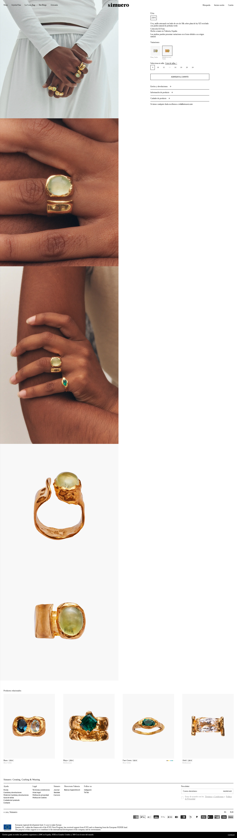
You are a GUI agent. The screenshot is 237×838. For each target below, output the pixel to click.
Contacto (7, 803)
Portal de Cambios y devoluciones (16, 795)
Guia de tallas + (171, 63)
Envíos (6, 790)
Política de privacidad (41, 795)
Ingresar (227, 791)
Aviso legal (37, 792)
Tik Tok (86, 792)
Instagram (88, 790)
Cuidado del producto (12, 800)
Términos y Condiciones (214, 796)
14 (170, 68)
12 (164, 67)
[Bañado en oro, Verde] (167, 51)
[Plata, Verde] (155, 51)
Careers (57, 795)
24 (193, 67)
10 (158, 67)
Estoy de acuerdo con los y (208, 797)
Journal (56, 790)
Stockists (57, 792)
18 (181, 67)
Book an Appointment (72, 790)
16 (175, 67)
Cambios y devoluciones (12, 792)
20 (187, 67)
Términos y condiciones (41, 790)
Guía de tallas (9, 798)
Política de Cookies (40, 798)
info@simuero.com (186, 104)
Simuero (13, 812)
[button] (206, 5)
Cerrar (231, 835)
